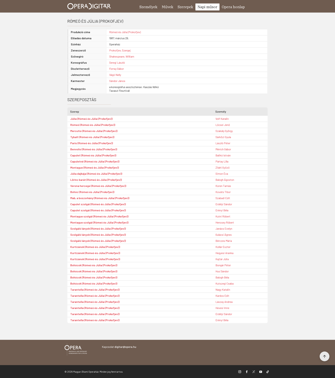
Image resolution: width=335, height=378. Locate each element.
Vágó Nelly (115, 74)
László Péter (222, 143)
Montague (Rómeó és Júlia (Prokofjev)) (94, 167)
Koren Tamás (223, 185)
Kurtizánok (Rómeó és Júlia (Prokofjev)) (95, 246)
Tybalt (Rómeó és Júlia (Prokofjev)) (92, 137)
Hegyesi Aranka (224, 253)
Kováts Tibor (223, 192)
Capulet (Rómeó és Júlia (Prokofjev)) (93, 155)
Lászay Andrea (224, 301)
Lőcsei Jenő (222, 124)
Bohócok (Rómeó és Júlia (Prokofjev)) (93, 265)
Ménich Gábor (223, 149)
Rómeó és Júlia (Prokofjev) (125, 32)
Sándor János (117, 80)
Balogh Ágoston (224, 179)
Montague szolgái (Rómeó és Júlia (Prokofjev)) (99, 216)
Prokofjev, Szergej (120, 50)
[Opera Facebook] (247, 372)
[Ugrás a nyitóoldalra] (89, 6)
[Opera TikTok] (267, 372)
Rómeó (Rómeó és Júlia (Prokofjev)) (92, 124)
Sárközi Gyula (223, 137)
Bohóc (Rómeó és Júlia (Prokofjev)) (92, 192)
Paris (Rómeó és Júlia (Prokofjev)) (91, 143)
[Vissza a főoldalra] (76, 350)
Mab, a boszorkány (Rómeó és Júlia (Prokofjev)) (99, 198)
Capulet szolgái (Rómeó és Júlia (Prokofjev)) (98, 204)
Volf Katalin (222, 118)
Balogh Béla (222, 277)
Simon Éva (221, 173)
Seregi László (117, 62)
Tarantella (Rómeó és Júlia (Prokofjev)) (95, 289)
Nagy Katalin (222, 289)
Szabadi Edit (222, 198)
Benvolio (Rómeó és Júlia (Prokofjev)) (93, 149)
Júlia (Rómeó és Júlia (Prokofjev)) (91, 118)
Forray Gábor (116, 68)
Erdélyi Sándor (223, 204)
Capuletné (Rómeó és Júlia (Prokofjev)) (94, 161)
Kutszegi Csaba (224, 283)
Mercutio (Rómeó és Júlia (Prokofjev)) (93, 131)
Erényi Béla (221, 210)
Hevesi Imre (222, 307)
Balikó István (223, 155)
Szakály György (224, 131)
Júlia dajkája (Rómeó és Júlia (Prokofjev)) (96, 173)
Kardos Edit (222, 295)
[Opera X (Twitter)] (253, 372)
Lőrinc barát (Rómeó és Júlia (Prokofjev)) (96, 179)
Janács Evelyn (223, 228)
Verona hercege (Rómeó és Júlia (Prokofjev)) (98, 185)
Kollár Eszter (222, 246)
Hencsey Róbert (224, 222)
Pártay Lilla (221, 161)
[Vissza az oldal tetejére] (324, 356)
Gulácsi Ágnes (223, 234)
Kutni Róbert (222, 216)
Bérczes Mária (223, 240)
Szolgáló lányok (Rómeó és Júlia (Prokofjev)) (98, 228)
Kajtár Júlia (222, 259)
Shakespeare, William (121, 56)
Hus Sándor (222, 271)
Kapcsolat (119, 346)
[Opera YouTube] (260, 372)
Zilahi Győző (222, 167)
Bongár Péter (223, 265)
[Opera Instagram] (240, 372)
